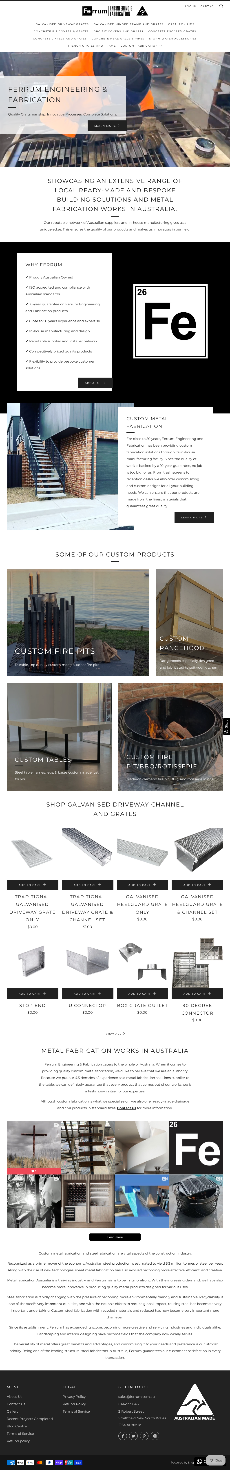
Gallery (12, 1411)
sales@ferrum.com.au (136, 1396)
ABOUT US (93, 383)
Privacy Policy (74, 1396)
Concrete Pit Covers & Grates (61, 31)
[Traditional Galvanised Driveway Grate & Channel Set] (87, 854)
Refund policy (18, 1441)
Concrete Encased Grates (172, 31)
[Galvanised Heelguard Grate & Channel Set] (197, 854)
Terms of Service (20, 1433)
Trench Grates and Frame (92, 45)
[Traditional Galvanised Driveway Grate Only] (32, 854)
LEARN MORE (105, 125)
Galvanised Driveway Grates (62, 24)
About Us (14, 1396)
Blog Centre (17, 1426)
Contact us (126, 1108)
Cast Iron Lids (181, 24)
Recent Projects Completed (30, 1419)
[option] (115, 109)
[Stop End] (32, 962)
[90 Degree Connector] (197, 962)
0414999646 (128, 1404)
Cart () (208, 6)
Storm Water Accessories (173, 38)
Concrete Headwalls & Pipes (118, 38)
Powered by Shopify (184, 1462)
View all (113, 1033)
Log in (191, 6)
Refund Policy (74, 1404)
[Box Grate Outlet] (142, 962)
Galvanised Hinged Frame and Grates (129, 24)
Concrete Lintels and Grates (60, 38)
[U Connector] (87, 962)
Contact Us (16, 1404)
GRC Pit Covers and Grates (119, 31)
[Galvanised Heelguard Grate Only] (142, 854)
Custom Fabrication (139, 45)
